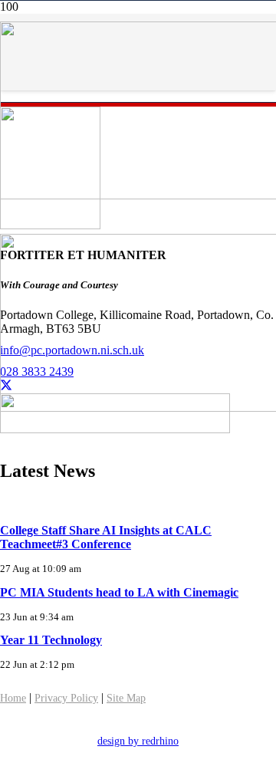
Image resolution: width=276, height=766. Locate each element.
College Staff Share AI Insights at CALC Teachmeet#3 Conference (106, 537)
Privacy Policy (66, 698)
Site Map (126, 698)
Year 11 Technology (51, 639)
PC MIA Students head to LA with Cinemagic (119, 592)
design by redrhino (138, 741)
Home (13, 698)
